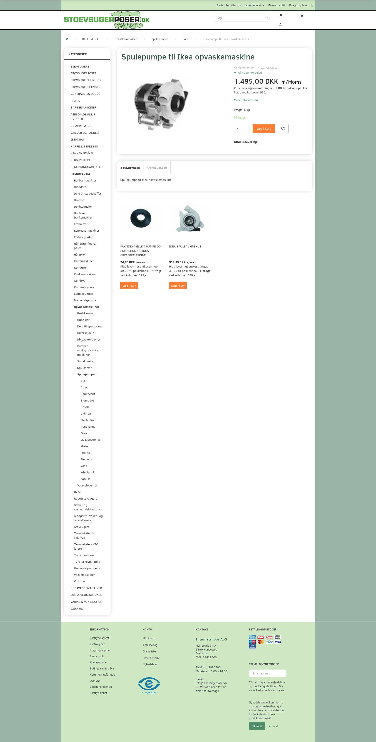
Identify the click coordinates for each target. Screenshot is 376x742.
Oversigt (95, 680)
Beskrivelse (130, 167)
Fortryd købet (98, 693)
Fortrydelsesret (99, 638)
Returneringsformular (103, 674)
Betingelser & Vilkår (102, 668)
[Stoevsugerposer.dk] (107, 19)
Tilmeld (257, 726)
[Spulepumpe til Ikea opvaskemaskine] (161, 104)
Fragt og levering (301, 5)
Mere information (246, 100)
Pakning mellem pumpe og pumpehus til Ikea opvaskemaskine (140, 250)
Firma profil (276, 5)
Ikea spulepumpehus (185, 246)
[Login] (283, 23)
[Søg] (267, 17)
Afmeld (273, 726)
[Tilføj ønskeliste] (283, 128)
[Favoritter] (283, 15)
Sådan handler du (229, 5)
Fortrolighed (97, 644)
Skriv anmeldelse (249, 72)
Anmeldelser (157, 167)
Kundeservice (254, 5)
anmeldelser (267, 68)
